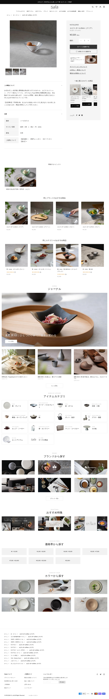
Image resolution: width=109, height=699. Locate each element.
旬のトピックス (53, 11)
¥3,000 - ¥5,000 (68, 551)
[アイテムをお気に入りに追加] (83, 51)
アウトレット (89, 11)
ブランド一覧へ (54, 498)
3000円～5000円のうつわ (17, 642)
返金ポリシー (7, 687)
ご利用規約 (7, 684)
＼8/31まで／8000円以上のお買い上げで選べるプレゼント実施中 (54, 2)
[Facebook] (76, 115)
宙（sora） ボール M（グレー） (16, 269)
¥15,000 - (68, 560)
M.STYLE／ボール (15, 652)
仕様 (5, 114)
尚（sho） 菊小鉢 (88, 269)
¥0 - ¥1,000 (14, 551)
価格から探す (81, 11)
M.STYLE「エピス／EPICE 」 (18, 650)
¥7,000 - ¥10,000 (14, 560)
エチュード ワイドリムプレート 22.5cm (75, 98)
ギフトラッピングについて (78, 67)
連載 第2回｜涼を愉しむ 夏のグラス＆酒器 (49, 377)
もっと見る (11, 341)
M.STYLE (13, 644)
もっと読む (54, 385)
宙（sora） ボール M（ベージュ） (42, 269)
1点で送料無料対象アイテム (18, 636)
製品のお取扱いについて (78, 73)
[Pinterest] (82, 115)
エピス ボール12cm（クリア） (15, 227)
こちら (58, 679)
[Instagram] (104, 674)
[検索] (93, 7)
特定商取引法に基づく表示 (11, 681)
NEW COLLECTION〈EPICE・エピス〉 (18, 189)
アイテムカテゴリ (20, 11)
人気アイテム (38, 11)
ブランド (45, 11)
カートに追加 (75, 105)
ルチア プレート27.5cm (86, 97)
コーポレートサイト (33, 695)
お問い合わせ (27, 684)
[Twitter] (79, 115)
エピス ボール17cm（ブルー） (91, 227)
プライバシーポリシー (9, 677)
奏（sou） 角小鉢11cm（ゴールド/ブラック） (67, 270)
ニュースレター (28, 687)
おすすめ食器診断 (71, 11)
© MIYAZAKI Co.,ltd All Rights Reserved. (14, 695)
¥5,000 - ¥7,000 (95, 551)
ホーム (8, 15)
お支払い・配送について (78, 70)
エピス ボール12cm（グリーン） (41, 227)
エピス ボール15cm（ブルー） (66, 227)
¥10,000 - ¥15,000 (41, 560)
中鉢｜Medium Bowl (16, 658)
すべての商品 (14, 655)
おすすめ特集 (62, 11)
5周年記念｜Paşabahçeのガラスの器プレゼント (15, 377)
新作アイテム (30, 11)
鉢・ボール (16, 15)
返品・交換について (29, 681)
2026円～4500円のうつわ (17, 639)
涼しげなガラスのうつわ (17, 663)
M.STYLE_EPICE (74, 24)
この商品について (9, 85)
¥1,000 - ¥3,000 (41, 551)
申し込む (62, 682)
